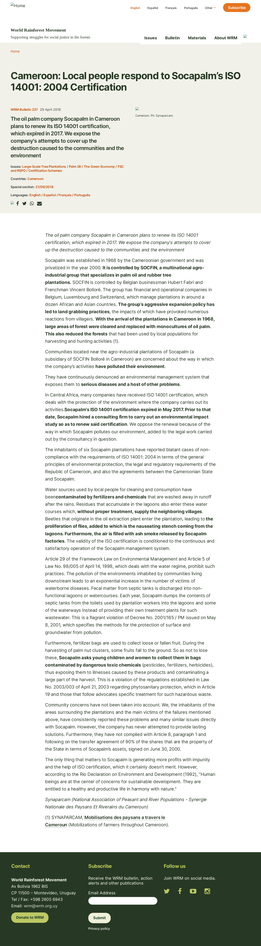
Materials (197, 37)
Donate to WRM (30, 917)
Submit (99, 918)
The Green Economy (99, 166)
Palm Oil (75, 166)
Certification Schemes (45, 171)
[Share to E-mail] (39, 203)
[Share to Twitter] (24, 203)
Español (152, 8)
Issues (150, 37)
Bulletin (172, 37)
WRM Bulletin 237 (24, 109)
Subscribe (237, 7)
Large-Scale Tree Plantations (44, 166)
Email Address (101, 892)
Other (209, 8)
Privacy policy (99, 928)
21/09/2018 (44, 187)
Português (191, 8)
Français (171, 8)
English (135, 8)
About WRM (225, 37)
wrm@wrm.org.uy (41, 905)
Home (15, 51)
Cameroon (35, 179)
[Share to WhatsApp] (32, 203)
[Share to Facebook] (17, 203)
